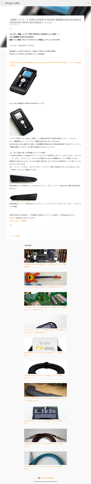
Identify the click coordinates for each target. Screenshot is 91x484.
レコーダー (17, 220)
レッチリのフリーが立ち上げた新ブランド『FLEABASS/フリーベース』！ (45, 287)
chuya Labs (12, 3)
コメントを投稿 (14, 236)
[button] (11, 28)
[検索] (88, 3)
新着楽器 (24, 220)
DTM (11, 221)
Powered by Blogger (46, 478)
